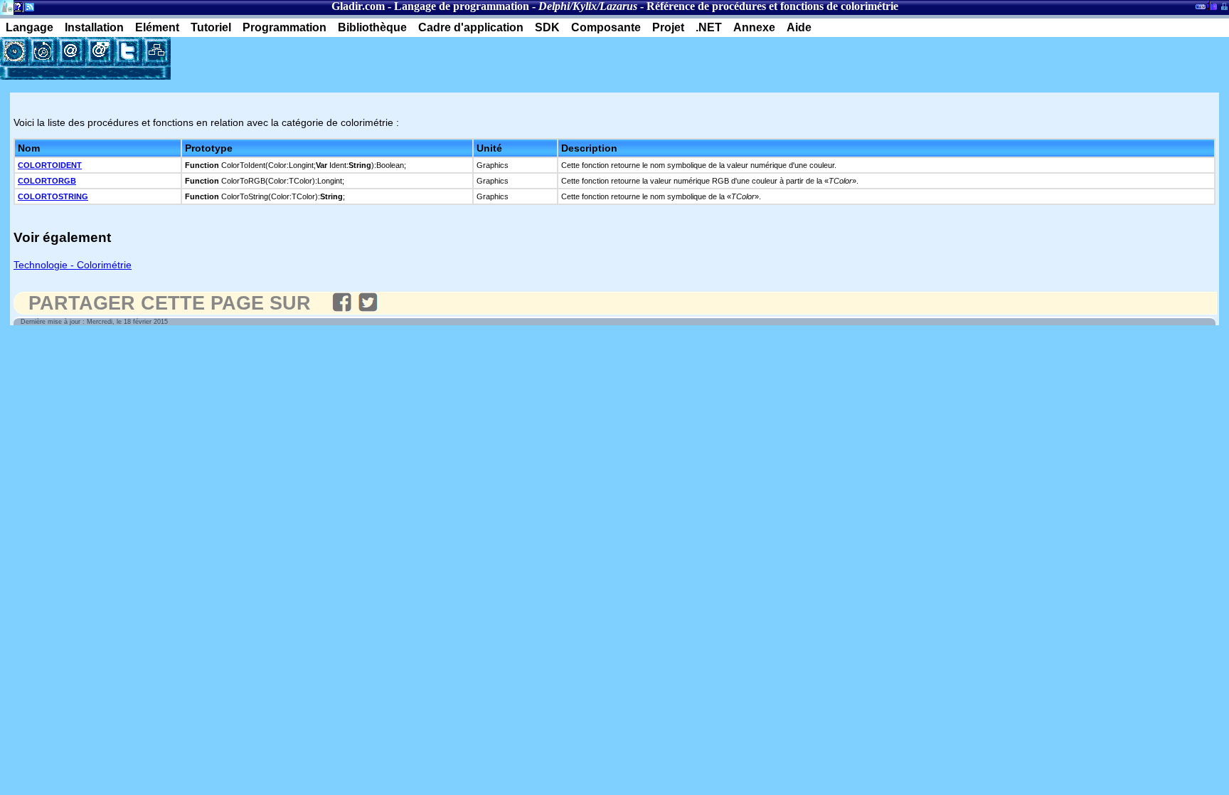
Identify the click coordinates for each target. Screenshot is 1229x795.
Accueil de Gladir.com (7, 6)
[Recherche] (42, 51)
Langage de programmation (461, 6)
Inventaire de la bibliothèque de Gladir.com (1211, 5)
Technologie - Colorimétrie (73, 264)
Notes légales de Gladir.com (16, 9)
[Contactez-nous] (71, 51)
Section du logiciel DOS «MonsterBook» (1200, 9)
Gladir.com (358, 6)
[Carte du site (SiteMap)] (156, 51)
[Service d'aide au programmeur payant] (99, 51)
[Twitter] (128, 51)
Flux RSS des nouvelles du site (26, 9)
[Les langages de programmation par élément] (14, 51)
